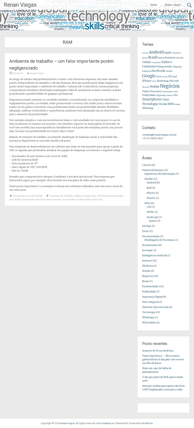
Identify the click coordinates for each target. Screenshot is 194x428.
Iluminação (29, 199)
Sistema (170, 95)
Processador (69, 199)
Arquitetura (176, 53)
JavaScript (152, 217)
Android (156, 52)
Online (146, 91)
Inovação (147, 250)
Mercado (174, 80)
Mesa (49, 199)
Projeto (175, 92)
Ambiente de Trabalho (61, 195)
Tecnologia (150, 104)
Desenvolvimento (152, 170)
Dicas (145, 231)
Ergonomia (108, 195)
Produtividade (35, 195)
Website (177, 104)
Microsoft (145, 87)
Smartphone (151, 99)
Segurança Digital (152, 296)
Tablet (165, 99)
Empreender (165, 66)
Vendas (162, 104)
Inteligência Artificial (154, 255)
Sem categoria (150, 301)
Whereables (149, 322)
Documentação (151, 236)
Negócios (170, 86)
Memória (41, 199)
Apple (167, 52)
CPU (99, 195)
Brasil (152, 57)
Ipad (175, 76)
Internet (147, 260)
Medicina (147, 265)
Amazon (145, 53)
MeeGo (151, 198)
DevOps (146, 225)
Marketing (163, 80)
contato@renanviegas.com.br (159, 134)
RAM (94, 199)
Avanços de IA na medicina (157, 350)
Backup (145, 58)
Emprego (177, 66)
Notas (145, 281)
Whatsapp (148, 108)
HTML (150, 211)
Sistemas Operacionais (155, 307)
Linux (154, 81)
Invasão (165, 77)
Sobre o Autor (173, 4)
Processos (155, 91)
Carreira (179, 57)
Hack (158, 76)
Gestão (169, 71)
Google (149, 75)
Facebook (158, 71)
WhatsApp (148, 317)
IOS (170, 76)
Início (153, 4)
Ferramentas (20, 195)
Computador (89, 195)
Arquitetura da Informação (159, 173)
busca (160, 57)
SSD (100, 199)
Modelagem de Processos (159, 239)
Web (171, 104)
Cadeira (78, 195)
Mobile (154, 86)
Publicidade (148, 95)
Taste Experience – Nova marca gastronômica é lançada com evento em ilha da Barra (163, 359)
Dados (165, 62)
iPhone (146, 80)
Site (175, 95)
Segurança (161, 95)
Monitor (57, 199)
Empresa (146, 71)
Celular (146, 62)
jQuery (153, 220)
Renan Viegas (20, 5)
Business (170, 57)
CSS (149, 206)
